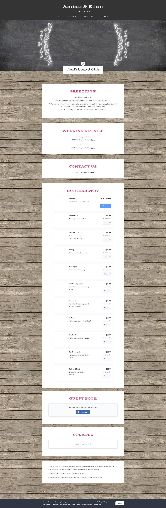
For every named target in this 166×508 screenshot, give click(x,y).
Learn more (55, 469)
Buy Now (106, 206)
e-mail (92, 172)
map (93, 140)
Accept (120, 503)
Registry (72, 16)
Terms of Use (85, 477)
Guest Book (88, 16)
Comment (85, 412)
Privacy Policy (97, 477)
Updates (104, 16)
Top (59, 16)
